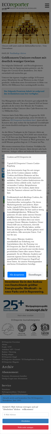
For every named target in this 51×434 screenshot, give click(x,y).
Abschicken (25, 421)
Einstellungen (35, 274)
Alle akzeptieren (16, 274)
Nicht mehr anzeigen (25, 427)
